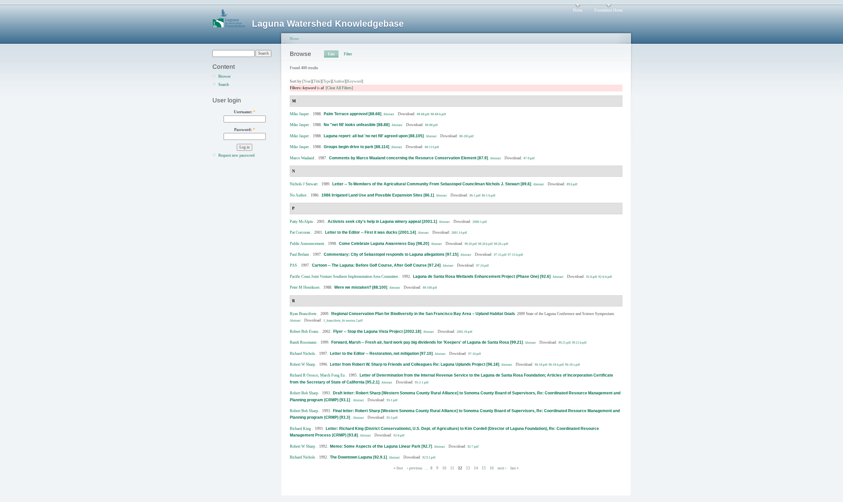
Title (316, 81)
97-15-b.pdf (515, 254)
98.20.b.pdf (485, 244)
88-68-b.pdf (438, 114)
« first (398, 468)
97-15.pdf (500, 254)
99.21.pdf (564, 342)
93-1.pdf (392, 400)
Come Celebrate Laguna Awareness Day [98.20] (384, 243)
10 (444, 468)
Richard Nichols (302, 353)
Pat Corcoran (300, 232)
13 (468, 468)
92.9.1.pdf (428, 457)
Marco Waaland (302, 158)
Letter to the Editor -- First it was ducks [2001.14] (370, 232)
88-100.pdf (430, 287)
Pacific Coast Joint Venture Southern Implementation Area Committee (344, 276)
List (331, 54)
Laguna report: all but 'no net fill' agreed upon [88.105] (374, 136)
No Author (298, 195)
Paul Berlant (299, 254)
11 (452, 468)
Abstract (388, 114)
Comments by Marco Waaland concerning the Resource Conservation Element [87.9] (408, 158)
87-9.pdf (529, 158)
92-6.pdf (591, 276)
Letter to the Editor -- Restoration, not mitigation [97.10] (381, 353)
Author (338, 81)
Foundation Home (608, 10)
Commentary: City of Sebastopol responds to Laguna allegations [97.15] (391, 254)
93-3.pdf (392, 417)
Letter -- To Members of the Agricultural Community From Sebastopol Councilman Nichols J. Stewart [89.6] (431, 184)
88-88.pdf (431, 125)
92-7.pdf (473, 446)
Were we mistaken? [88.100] (360, 287)
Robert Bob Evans (304, 331)
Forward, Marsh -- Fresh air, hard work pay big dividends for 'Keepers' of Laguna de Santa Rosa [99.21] (427, 342)
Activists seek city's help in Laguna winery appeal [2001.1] (382, 221)
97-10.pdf (474, 354)
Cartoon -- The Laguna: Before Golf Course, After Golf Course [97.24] (376, 265)
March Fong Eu (332, 375)
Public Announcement (307, 243)
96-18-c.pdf (572, 364)
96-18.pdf (541, 364)
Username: (244, 112)
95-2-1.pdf (421, 382)
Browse (224, 76)
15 (484, 468)
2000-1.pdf (480, 222)
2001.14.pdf (459, 232)
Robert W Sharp (302, 364)
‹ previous (414, 468)
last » (514, 468)
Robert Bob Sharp (304, 393)
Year (307, 81)
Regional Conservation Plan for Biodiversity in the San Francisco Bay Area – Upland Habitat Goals (423, 313)
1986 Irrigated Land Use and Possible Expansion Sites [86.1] (377, 195)
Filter (348, 54)
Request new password (236, 155)
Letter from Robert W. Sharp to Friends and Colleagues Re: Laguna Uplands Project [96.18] (414, 364)
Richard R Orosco (304, 375)
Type (327, 81)
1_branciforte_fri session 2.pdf (343, 320)
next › (502, 468)
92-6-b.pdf (605, 276)
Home (578, 10)
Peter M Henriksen (304, 287)
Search (223, 84)
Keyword (354, 81)
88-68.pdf (423, 114)
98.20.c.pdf (501, 244)
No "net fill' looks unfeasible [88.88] (357, 124)
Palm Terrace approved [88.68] (352, 114)
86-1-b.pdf (488, 195)
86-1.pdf (475, 195)
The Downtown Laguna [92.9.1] (358, 457)
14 (476, 468)
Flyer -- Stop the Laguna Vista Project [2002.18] (377, 331)
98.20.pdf (471, 244)
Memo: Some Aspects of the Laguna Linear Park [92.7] (381, 446)
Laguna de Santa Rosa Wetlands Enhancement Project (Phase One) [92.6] (482, 276)
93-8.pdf (399, 435)
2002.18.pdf (464, 331)
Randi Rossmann (303, 342)
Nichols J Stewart (303, 184)
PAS (293, 265)
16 (492, 468)
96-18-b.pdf (556, 364)
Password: (244, 129)
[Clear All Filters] (339, 88)
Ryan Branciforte (303, 313)
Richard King (300, 428)
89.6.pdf (572, 184)
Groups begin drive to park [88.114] (356, 147)
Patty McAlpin (301, 221)
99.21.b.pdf (579, 342)
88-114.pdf (432, 147)
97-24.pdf (482, 265)
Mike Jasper (299, 114)
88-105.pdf (466, 136)
